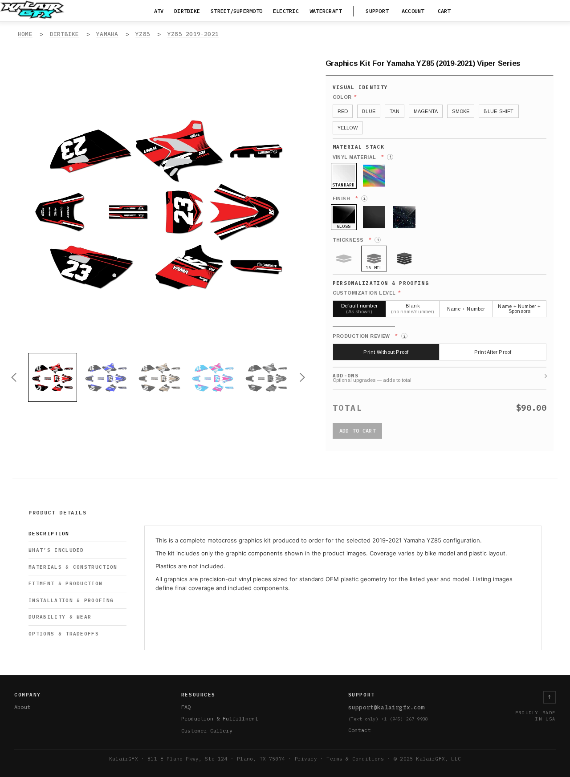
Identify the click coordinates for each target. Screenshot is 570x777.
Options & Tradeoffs (63, 634)
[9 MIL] (344, 258)
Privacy (306, 759)
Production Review (369, 336)
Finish (349, 198)
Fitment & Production (65, 583)
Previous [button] (13, 377)
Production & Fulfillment (219, 718)
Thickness (356, 240)
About (22, 707)
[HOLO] (374, 176)
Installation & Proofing (71, 600)
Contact (359, 730)
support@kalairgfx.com (386, 707)
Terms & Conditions (355, 759)
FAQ (186, 707)
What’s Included (56, 550)
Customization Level (367, 293)
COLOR (345, 97)
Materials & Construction (73, 567)
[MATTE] (374, 217)
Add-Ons (345, 375)
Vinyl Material (362, 157)
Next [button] (302, 377)
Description (48, 533)
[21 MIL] (404, 258)
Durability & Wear (59, 617)
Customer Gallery (206, 730)
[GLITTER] (404, 217)
